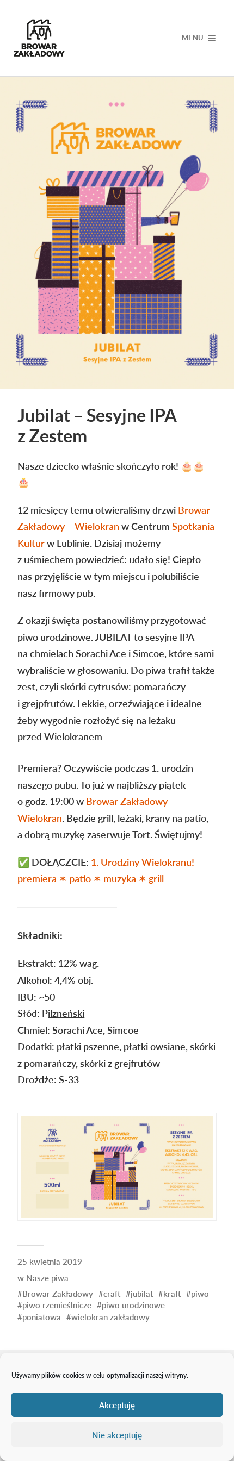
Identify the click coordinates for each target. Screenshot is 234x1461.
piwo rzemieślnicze (56, 1305)
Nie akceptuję (117, 1435)
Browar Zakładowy (57, 1293)
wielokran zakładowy (110, 1317)
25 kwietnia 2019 (49, 1261)
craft (111, 1293)
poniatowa (41, 1317)
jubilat (142, 1293)
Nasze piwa (47, 1278)
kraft (172, 1293)
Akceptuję (117, 1405)
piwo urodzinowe (133, 1305)
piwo (200, 1293)
